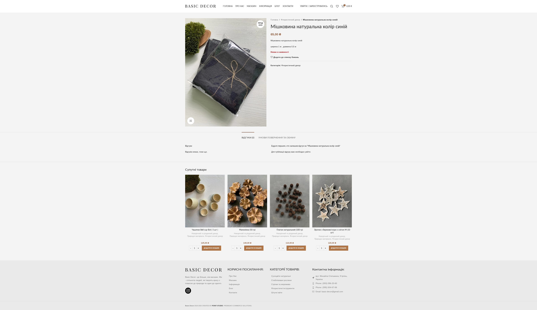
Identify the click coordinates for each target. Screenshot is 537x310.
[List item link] (247, 276)
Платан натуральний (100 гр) (290, 230)
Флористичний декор (290, 20)
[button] (211, 248)
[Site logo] (200, 6)
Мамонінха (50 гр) (247, 230)
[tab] (248, 136)
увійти (307, 152)
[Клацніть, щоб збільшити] (190, 120)
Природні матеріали (195, 236)
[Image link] (203, 270)
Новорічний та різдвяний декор (205, 233)
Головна (274, 20)
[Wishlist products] (337, 6)
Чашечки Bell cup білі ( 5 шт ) (205, 230)
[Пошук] (332, 6)
